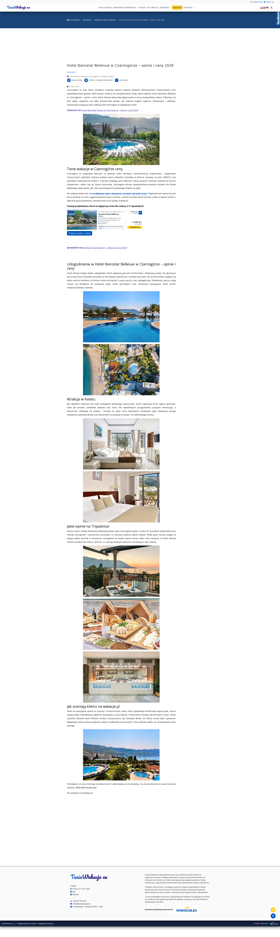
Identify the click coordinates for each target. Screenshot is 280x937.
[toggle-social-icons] (273, 909)
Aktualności (105, 7)
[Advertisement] (140, 46)
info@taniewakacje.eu (81, 904)
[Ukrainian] (267, 8)
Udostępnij (71, 72)
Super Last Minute (149, 7)
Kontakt (188, 7)
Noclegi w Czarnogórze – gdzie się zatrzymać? (105, 247)
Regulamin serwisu (46, 923)
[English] (264, 8)
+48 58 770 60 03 (79, 901)
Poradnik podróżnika (124, 7)
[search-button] (271, 8)
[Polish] (261, 8)
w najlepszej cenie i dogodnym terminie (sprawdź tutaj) (119, 193)
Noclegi (177, 7)
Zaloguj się (269, 2)
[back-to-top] (273, 915)
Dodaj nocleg (257, 2)
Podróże (165, 7)
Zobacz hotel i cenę (80, 233)
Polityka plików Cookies (26, 923)
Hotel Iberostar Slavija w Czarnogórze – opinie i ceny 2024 (110, 110)
